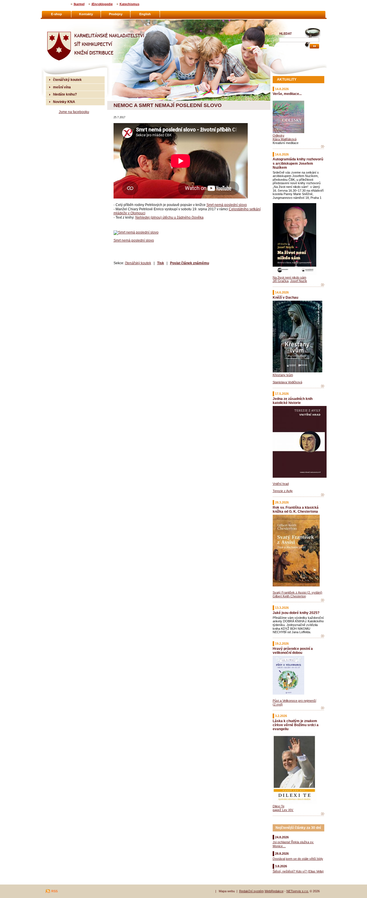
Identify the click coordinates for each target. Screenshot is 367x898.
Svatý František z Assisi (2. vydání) (297, 592)
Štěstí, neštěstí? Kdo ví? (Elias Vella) (298, 871)
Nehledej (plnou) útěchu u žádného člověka (169, 217)
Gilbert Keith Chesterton (289, 596)
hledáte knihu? (65, 94)
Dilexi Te (278, 806)
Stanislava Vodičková (287, 382)
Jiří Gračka (280, 281)
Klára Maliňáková (284, 139)
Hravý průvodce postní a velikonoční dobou (293, 650)
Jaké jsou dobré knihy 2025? (296, 613)
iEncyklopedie (102, 4)
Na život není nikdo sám (289, 277)
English (145, 14)
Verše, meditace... (287, 94)
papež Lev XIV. (283, 810)
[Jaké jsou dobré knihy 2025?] (322, 636)
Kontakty (86, 14)
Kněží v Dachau (285, 297)
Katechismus (129, 4)
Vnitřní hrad (281, 483)
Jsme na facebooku (74, 112)
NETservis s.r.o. (297, 891)
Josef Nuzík (298, 281)
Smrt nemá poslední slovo (226, 205)
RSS (54, 891)
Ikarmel (79, 4)
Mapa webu (227, 891)
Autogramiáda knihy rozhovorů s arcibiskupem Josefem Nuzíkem (298, 163)
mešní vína (62, 87)
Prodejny (115, 14)
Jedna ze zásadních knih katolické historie (293, 401)
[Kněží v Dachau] (322, 386)
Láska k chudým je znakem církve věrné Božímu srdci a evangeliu (296, 725)
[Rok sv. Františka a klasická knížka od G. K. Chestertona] (322, 600)
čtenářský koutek (138, 263)
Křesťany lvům (283, 375)
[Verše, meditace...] (322, 146)
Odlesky (278, 135)
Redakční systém (251, 891)
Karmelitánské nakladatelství (69, 22)
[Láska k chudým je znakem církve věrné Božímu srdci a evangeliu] (322, 814)
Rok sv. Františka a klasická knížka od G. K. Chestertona (296, 509)
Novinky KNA (64, 102)
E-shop (56, 14)
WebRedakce (274, 891)
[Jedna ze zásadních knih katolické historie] (322, 495)
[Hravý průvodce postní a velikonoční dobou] (322, 708)
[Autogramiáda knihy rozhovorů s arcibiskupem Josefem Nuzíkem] (322, 285)
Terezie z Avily (283, 491)
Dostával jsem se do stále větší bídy (298, 858)
